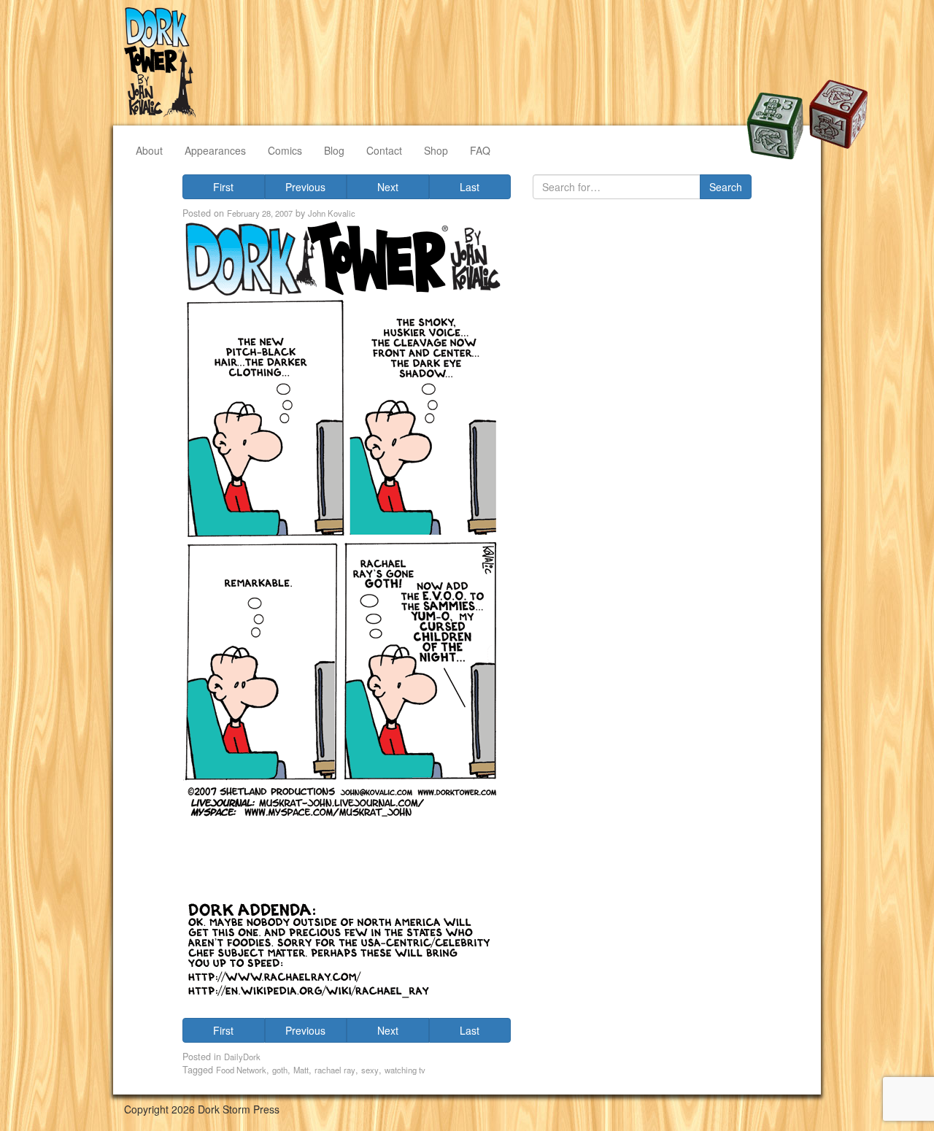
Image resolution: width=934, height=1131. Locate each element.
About (149, 150)
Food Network (241, 1070)
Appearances (215, 150)
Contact (384, 150)
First (223, 187)
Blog (334, 150)
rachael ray (334, 1070)
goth (279, 1070)
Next (387, 187)
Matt (301, 1070)
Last (469, 187)
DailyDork (242, 1056)
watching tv (405, 1070)
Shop (436, 150)
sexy (370, 1070)
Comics (285, 150)
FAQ (480, 150)
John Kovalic (331, 213)
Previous (305, 187)
